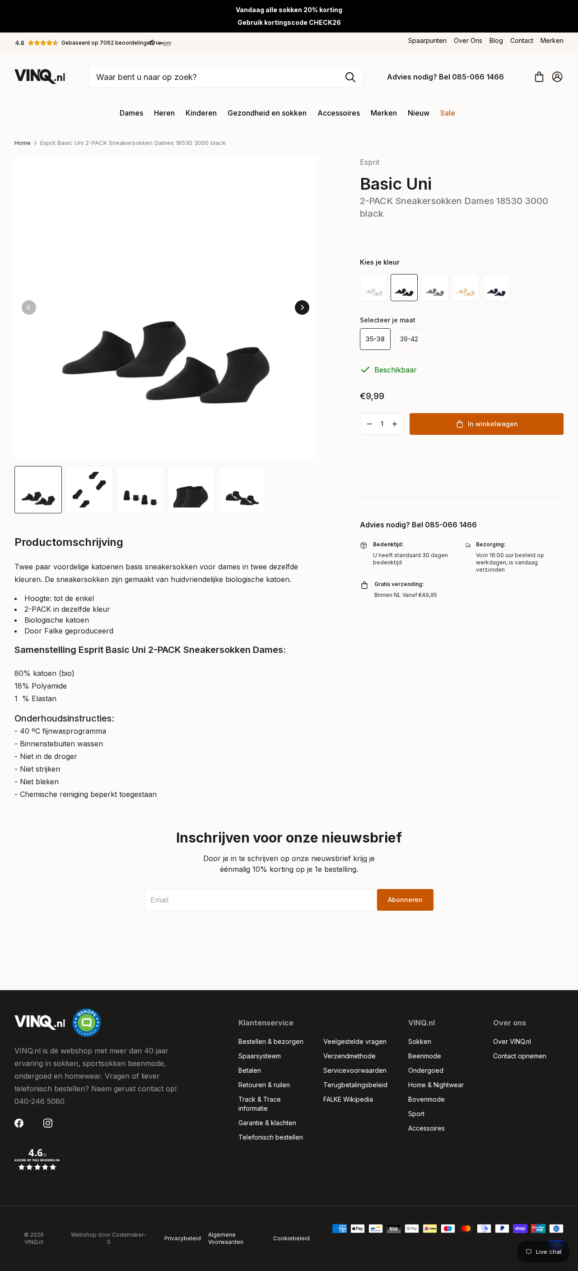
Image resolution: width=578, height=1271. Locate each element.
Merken (552, 40)
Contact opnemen (519, 1056)
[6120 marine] (496, 287)
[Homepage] (39, 76)
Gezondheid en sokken (267, 112)
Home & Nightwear (436, 1085)
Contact (521, 40)
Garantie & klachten (267, 1123)
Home (22, 142)
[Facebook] (21, 1123)
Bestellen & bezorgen (270, 1041)
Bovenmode (426, 1099)
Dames (131, 112)
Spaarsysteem (259, 1056)
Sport (416, 1113)
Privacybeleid (182, 1238)
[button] (93, 43)
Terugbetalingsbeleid (355, 1085)
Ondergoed (425, 1070)
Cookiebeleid (291, 1238)
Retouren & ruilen (264, 1085)
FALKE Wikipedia (348, 1099)
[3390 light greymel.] (434, 287)
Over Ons (468, 40)
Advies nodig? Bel (445, 76)
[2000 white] (373, 287)
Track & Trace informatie (259, 1103)
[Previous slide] (29, 307)
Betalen (249, 1070)
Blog (496, 40)
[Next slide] (302, 307)
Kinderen (201, 112)
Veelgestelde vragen (355, 1041)
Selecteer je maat (387, 320)
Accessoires (338, 112)
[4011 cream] (465, 287)
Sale (447, 112)
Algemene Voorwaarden (225, 1238)
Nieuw (418, 112)
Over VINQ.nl (512, 1041)
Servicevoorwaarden (355, 1070)
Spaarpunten (427, 40)
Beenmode (424, 1056)
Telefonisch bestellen (270, 1137)
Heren (164, 112)
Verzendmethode (349, 1056)
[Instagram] (50, 1123)
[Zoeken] (350, 77)
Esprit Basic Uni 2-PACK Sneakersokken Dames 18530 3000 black (133, 142)
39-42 (409, 339)
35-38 (375, 339)
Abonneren (405, 899)
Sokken (419, 1041)
